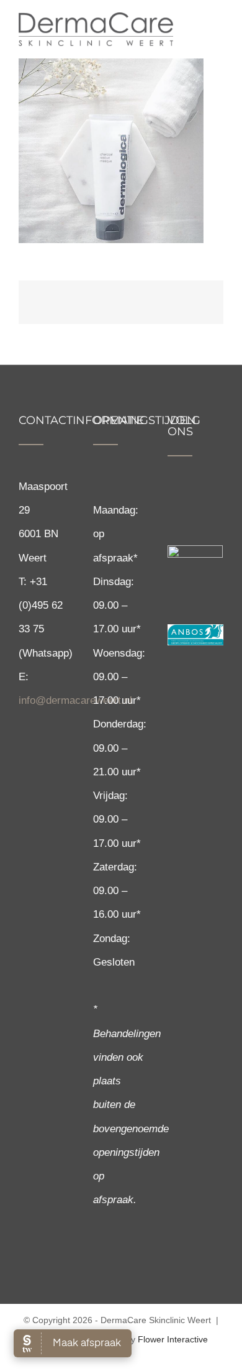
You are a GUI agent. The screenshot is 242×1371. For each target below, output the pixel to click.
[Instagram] (193, 498)
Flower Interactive (173, 1339)
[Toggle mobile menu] (218, 26)
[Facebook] (173, 498)
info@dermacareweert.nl (75, 700)
